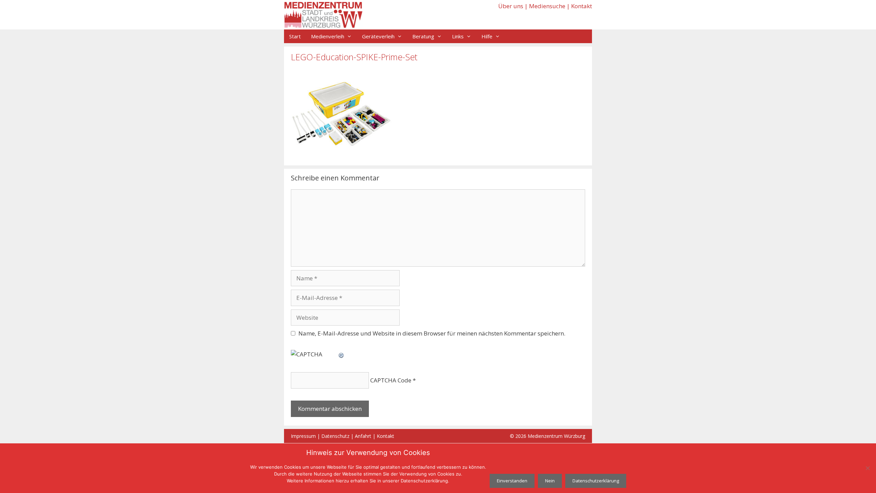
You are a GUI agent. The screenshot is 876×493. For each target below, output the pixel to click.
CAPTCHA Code (390, 380)
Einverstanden (512, 481)
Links (458, 36)
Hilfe (486, 36)
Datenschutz (335, 436)
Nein (550, 481)
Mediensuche (547, 6)
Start (295, 36)
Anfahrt (363, 436)
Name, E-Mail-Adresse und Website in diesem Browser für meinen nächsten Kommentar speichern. (431, 333)
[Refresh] (341, 354)
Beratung (423, 36)
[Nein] (867, 468)
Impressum (303, 436)
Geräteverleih (378, 36)
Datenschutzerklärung (595, 481)
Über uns (510, 6)
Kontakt (581, 6)
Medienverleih (327, 36)
